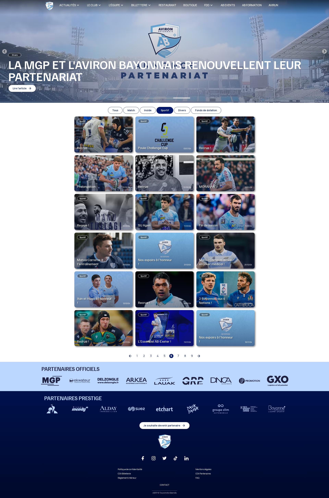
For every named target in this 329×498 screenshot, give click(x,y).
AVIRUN (273, 5)
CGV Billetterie (124, 473)
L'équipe (114, 5)
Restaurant (167, 5)
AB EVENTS (228, 5)
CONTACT (164, 484)
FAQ (197, 477)
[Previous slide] (4, 51)
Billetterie (139, 5)
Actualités (67, 5)
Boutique (190, 5)
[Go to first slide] (324, 51)
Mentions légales (203, 469)
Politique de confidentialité (130, 469)
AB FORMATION (252, 5)
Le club (92, 5)
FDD (206, 5)
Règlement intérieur (127, 477)
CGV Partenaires (203, 473)
